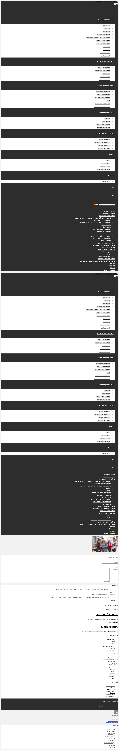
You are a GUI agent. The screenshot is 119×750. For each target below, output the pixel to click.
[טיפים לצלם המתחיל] (112, 609)
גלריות (113, 641)
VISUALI (109, 701)
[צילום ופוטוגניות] (113, 622)
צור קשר (113, 648)
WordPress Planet (110, 696)
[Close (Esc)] (117, 715)
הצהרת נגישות (111, 650)
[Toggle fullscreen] (114, 715)
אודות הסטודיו (111, 639)
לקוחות (113, 643)
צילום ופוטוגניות (109, 627)
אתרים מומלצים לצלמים (108, 646)
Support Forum (110, 691)
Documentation (110, 686)
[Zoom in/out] (112, 715)
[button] (112, 722)
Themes (112, 693)
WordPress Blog (110, 694)
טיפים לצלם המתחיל (107, 614)
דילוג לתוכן (115, 720)
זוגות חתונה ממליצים (109, 645)
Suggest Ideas (111, 689)
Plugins (113, 687)
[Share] (116, 715)
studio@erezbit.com (112, 665)
